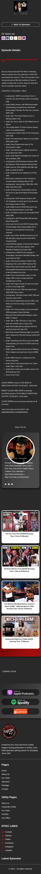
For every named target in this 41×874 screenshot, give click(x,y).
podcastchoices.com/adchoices (15, 412)
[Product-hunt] (9, 484)
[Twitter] (5, 484)
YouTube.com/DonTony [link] (17, 477)
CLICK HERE (7, 383)
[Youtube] (12, 484)
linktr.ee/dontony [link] (14, 474)
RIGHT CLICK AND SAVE (12, 391)
